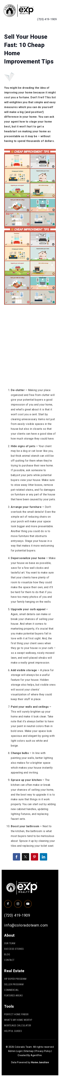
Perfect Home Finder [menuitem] (16, 1014)
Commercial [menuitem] (11, 989)
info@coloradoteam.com (26, 925)
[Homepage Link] (18, 10)
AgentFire (36, 1055)
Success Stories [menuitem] (14, 948)
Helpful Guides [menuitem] (13, 1031)
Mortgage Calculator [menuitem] (17, 1025)
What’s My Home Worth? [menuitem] (18, 1019)
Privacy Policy (43, 1051)
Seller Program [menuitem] (14, 984)
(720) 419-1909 (47, 19)
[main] (30, 447)
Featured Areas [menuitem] (13, 995)
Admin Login (15, 1051)
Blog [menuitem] (7, 954)
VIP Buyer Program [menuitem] (15, 978)
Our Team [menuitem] (9, 943)
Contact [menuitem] (9, 960)
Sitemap (29, 1051)
